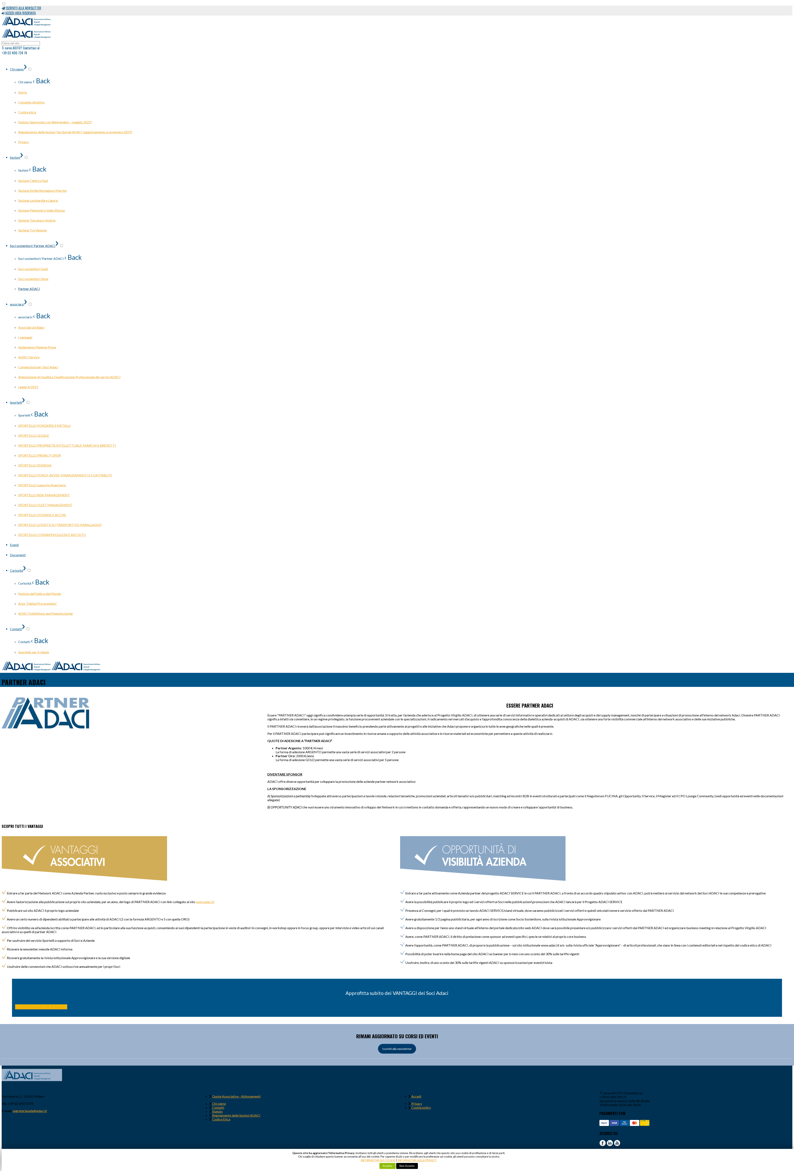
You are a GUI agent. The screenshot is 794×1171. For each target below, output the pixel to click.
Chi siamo (219, 1103)
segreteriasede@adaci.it (30, 1111)
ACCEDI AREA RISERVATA (20, 13)
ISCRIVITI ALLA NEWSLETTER (23, 8)
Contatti (218, 1107)
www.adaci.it (205, 902)
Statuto (217, 1111)
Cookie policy (421, 1107)
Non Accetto (407, 1165)
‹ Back (41, 81)
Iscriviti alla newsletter (397, 1048)
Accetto (387, 1165)
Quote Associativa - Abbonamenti (236, 1096)
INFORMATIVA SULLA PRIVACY (417, 1160)
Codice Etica (221, 1119)
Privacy (416, 1103)
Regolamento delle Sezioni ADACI (236, 1115)
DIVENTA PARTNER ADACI (41, 1006)
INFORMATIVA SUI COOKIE (378, 1160)
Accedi (416, 1096)
